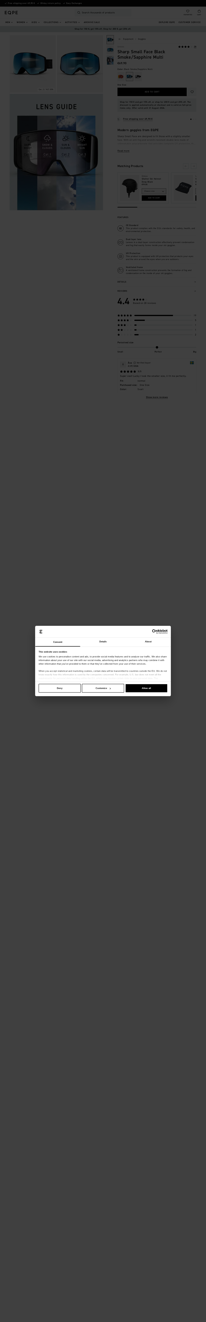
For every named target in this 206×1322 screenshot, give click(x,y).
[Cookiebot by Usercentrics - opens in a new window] (154, 631)
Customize (101, 688)
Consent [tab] (57, 642)
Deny (59, 688)
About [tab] (148, 641)
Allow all (146, 688)
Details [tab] (103, 641)
